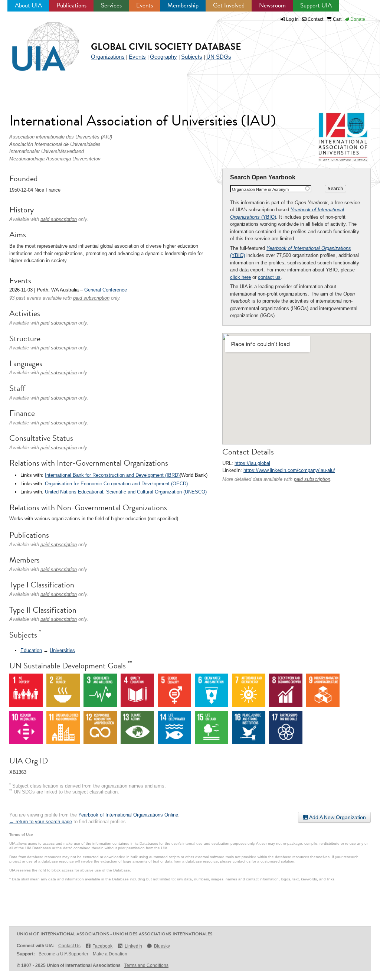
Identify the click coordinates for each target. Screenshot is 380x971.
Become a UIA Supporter (63, 954)
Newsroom (272, 5)
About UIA (28, 5)
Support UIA (316, 5)
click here (240, 277)
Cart (336, 19)
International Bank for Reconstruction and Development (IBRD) (112, 475)
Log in (292, 19)
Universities (62, 650)
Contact (315, 19)
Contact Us (69, 945)
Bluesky (162, 946)
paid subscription (312, 479)
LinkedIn (133, 946)
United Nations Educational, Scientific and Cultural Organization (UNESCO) (126, 492)
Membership (183, 5)
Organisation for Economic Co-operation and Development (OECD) (116, 483)
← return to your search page (40, 821)
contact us (269, 277)
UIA (37, 42)
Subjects (191, 56)
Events (144, 5)
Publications (71, 5)
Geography (163, 56)
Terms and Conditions (146, 965)
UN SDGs (218, 56)
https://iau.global (252, 463)
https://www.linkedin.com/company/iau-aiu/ (289, 470)
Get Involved (229, 5)
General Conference (105, 290)
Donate (357, 19)
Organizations (108, 56)
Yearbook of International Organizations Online (128, 815)
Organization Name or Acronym (260, 189)
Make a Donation (110, 954)
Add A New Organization (337, 817)
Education (31, 650)
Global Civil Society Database (166, 46)
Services (111, 5)
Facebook (102, 946)
